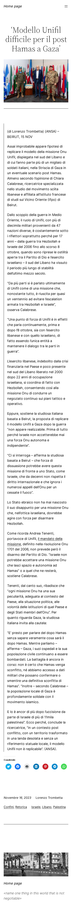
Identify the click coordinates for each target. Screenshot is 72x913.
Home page (13, 6)
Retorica (21, 807)
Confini (9, 807)
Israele (35, 807)
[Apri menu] (66, 6)
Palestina (59, 807)
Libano (47, 807)
